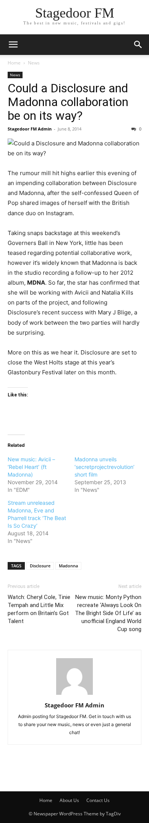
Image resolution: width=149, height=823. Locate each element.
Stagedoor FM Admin (30, 129)
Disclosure (40, 566)
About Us (69, 800)
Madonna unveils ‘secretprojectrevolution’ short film (104, 467)
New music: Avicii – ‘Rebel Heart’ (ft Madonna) (31, 467)
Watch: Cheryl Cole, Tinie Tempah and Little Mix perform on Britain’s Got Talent (39, 609)
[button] (13, 44)
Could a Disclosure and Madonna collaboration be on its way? (68, 102)
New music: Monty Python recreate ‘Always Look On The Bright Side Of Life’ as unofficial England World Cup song (108, 613)
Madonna (68, 566)
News (34, 63)
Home (14, 63)
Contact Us (98, 800)
